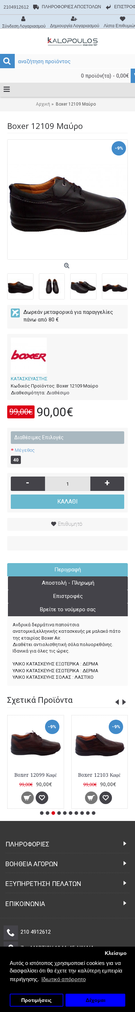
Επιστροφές (68, 596)
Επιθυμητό (70, 524)
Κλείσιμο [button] (116, 953)
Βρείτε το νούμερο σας (68, 609)
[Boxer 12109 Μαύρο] (67, 199)
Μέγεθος (25, 450)
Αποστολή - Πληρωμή (68, 583)
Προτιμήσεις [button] (36, 1000)
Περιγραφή (67, 569)
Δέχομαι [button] (95, 1000)
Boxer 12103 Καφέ (99, 775)
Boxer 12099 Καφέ (35, 775)
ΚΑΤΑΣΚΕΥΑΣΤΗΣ (29, 378)
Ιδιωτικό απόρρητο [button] (63, 979)
